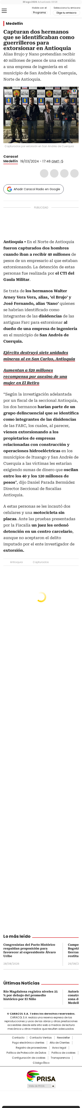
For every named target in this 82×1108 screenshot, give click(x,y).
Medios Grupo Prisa (41, 1085)
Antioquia (16, 562)
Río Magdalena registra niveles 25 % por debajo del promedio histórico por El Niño (30, 995)
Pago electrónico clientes (28, 1042)
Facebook (44, 173)
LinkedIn (64, 173)
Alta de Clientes (60, 1042)
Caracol (10, 156)
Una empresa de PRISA (41, 1076)
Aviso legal (59, 1047)
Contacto (18, 1037)
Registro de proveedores (31, 1047)
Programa (39, 12)
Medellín (14, 23)
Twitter (54, 173)
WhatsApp (74, 173)
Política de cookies (63, 1052)
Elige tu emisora (66, 13)
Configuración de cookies (28, 1058)
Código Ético (41, 1063)
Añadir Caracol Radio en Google (37, 189)
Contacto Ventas (41, 1037)
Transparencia (60, 1058)
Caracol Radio (20, 11)
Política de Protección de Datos (26, 1052)
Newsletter (63, 1037)
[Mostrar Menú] (4, 11)
